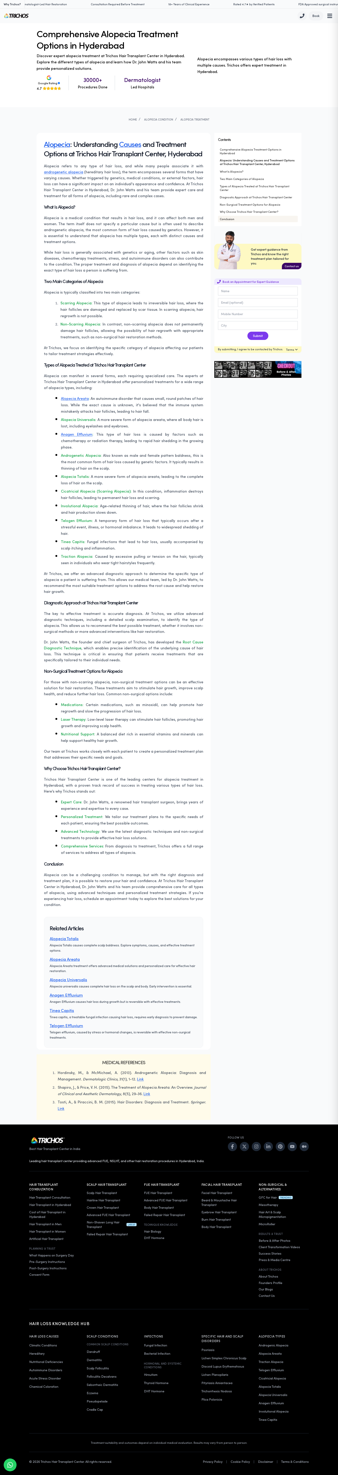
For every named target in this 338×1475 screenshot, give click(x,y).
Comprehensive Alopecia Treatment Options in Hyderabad (250, 151)
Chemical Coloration (43, 1386)
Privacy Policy (213, 1461)
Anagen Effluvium (76, 434)
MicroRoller (267, 1224)
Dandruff (93, 1351)
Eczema (92, 1393)
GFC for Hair (268, 1197)
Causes (130, 144)
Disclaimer (265, 1461)
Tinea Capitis (62, 1010)
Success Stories (270, 1253)
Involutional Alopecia (274, 1411)
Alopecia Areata (75, 398)
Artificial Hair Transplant (46, 1239)
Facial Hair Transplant (216, 1193)
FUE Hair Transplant (158, 1193)
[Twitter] (244, 1146)
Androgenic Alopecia (273, 1345)
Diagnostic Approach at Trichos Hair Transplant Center (256, 197)
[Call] (302, 15)
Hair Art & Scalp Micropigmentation (272, 1214)
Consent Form (39, 1274)
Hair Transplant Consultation (49, 1197)
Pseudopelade (97, 1401)
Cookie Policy (240, 1461)
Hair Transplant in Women (47, 1231)
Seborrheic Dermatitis (102, 1384)
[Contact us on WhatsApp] (10, 1464)
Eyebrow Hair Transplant (219, 1212)
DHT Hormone (154, 1238)
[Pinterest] (280, 1146)
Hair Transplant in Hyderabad (50, 1205)
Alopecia (57, 144)
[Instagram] (256, 1146)
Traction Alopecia (271, 1362)
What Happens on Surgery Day (51, 1255)
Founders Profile (270, 1283)
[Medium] (304, 1146)
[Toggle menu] (329, 15)
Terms (290, 349)
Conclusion (227, 219)
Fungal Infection (155, 1345)
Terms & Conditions (295, 1461)
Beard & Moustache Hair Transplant (219, 1202)
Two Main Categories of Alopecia (242, 178)
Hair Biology (152, 1231)
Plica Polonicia (211, 1399)
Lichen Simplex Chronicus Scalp (223, 1358)
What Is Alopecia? (231, 171)
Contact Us (267, 1295)
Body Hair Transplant (159, 1207)
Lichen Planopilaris (214, 1374)
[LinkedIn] (268, 1146)
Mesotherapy (268, 1205)
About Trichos (268, 1276)
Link (140, 1079)
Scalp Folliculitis (98, 1368)
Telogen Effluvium (66, 1025)
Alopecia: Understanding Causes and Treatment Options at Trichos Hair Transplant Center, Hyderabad (257, 162)
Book (316, 16)
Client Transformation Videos (279, 1247)
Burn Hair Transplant (216, 1219)
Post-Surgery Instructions (48, 1268)
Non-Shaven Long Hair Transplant (103, 1224)
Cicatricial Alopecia (272, 1378)
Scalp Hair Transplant (102, 1193)
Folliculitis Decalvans (102, 1376)
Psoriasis (208, 1350)
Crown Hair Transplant (103, 1207)
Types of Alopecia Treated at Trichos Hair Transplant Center (254, 187)
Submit (258, 336)
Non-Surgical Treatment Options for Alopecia (250, 204)
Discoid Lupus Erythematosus (222, 1366)
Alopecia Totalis (64, 938)
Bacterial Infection (157, 1353)
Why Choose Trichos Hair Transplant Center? (249, 211)
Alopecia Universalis (68, 979)
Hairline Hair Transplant (103, 1200)
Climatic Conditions (43, 1345)
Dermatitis (94, 1360)
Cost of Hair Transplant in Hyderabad (47, 1214)
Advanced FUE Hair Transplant (108, 1215)
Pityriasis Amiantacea (216, 1383)
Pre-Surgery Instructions (47, 1261)
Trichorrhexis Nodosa (216, 1391)
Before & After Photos (274, 1240)
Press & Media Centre (274, 1260)
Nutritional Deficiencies (46, 1362)
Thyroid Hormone (156, 1383)
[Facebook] (232, 1146)
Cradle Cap (95, 1409)
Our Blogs (266, 1289)
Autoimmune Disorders (45, 1370)
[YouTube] (292, 1146)
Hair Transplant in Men (45, 1224)
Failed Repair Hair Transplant (107, 1234)
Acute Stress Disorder (45, 1378)
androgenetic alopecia (63, 171)
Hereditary (37, 1353)
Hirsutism (151, 1374)
